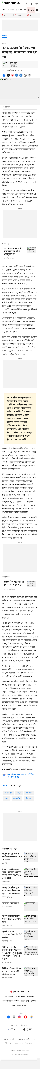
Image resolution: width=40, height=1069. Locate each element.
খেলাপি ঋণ (8, 793)
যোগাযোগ (18, 1043)
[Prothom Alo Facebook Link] (9, 1017)
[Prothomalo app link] (12, 1030)
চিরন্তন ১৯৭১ (25, 1001)
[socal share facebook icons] (4, 76)
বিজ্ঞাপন (20, 1039)
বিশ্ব (25, 10)
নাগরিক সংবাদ (9, 997)
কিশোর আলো (20, 997)
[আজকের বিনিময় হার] (31, 906)
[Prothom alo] (11, 3)
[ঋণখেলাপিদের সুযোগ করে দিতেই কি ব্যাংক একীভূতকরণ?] (31, 250)
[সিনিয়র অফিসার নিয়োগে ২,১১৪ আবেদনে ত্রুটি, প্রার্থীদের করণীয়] (31, 973)
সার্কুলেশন (29, 1039)
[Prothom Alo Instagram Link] (21, 1017)
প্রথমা (14, 1005)
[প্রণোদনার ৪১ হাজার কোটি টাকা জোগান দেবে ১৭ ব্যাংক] (31, 858)
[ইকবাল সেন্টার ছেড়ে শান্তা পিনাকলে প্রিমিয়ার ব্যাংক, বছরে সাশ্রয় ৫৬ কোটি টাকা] (31, 875)
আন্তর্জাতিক (17, 798)
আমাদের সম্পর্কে (9, 1039)
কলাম (4, 36)
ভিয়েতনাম (29, 798)
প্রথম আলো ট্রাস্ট (7, 1001)
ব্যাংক (19, 793)
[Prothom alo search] (26, 3)
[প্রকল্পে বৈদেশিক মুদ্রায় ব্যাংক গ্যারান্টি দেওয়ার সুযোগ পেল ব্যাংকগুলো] (31, 892)
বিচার (6, 798)
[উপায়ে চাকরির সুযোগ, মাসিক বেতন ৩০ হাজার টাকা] (31, 921)
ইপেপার (33, 1001)
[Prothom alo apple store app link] (28, 1030)
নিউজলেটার (28, 1043)
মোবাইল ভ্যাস (21, 1005)
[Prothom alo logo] (20, 992)
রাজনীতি (19, 10)
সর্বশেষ (4, 10)
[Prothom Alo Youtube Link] (27, 1017)
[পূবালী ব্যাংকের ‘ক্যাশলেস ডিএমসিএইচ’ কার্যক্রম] (31, 936)
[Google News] (32, 1017)
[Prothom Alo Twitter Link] (15, 1017)
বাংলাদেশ (11, 10)
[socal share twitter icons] (8, 76)
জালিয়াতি (29, 793)
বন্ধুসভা (16, 1001)
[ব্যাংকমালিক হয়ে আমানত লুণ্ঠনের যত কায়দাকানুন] (31, 584)
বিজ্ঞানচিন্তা (30, 997)
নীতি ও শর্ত (8, 1043)
